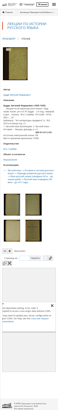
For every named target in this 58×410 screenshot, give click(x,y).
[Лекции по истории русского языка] (15, 63)
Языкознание (10, 159)
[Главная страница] (10, 4)
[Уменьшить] (4, 251)
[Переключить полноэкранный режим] (9, 263)
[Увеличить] (9, 251)
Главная (9, 12)
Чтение (25, 38)
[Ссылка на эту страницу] (50, 258)
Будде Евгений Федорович (17, 94)
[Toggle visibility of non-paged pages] (4, 263)
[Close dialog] (52, 305)
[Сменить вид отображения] (45, 258)
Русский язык (14, 170)
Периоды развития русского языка (35, 173)
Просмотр (10, 39)
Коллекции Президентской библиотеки (37, 12)
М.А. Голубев (10, 149)
